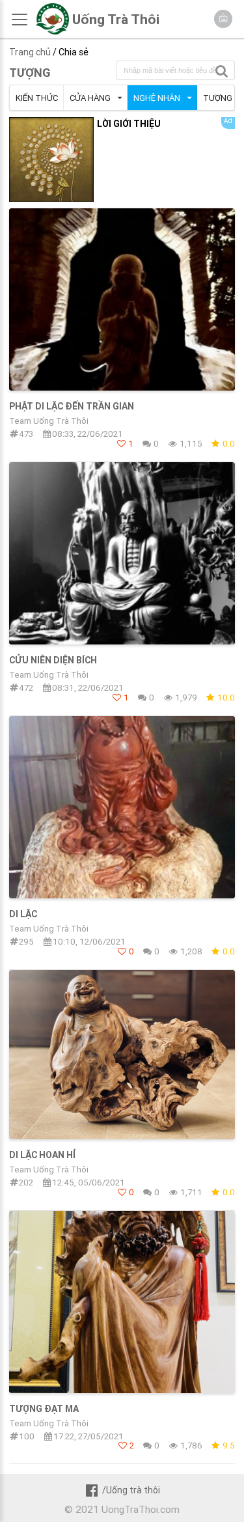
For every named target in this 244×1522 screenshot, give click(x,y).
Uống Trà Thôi (115, 19)
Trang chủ (30, 52)
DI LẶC (23, 914)
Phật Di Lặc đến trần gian (71, 406)
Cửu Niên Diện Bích (53, 660)
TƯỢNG (30, 72)
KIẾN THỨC (37, 98)
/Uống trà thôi (131, 1490)
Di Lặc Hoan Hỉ (42, 1155)
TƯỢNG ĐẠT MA (44, 1409)
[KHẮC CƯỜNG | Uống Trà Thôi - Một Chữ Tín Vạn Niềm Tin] (52, 31)
